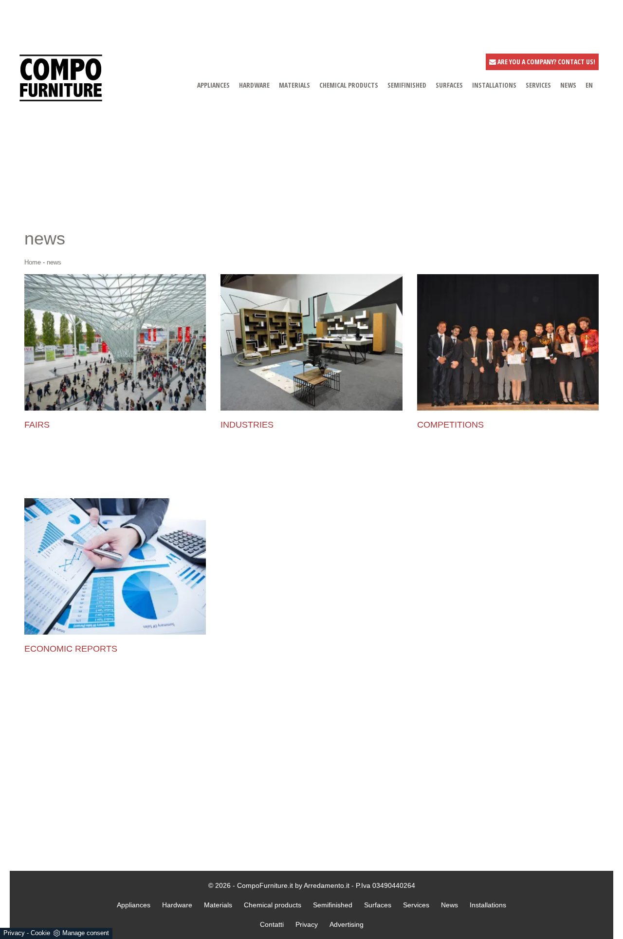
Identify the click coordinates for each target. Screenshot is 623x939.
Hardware (177, 905)
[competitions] (508, 342)
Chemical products (272, 905)
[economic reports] (115, 566)
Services (416, 905)
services (538, 85)
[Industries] (311, 342)
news (568, 85)
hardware (254, 85)
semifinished (406, 85)
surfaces (449, 85)
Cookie (40, 933)
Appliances (133, 905)
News (449, 905)
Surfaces (377, 905)
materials (294, 85)
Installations (488, 905)
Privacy (14, 933)
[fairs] (115, 342)
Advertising (347, 924)
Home (32, 262)
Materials (218, 905)
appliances (213, 85)
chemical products (348, 85)
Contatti (272, 924)
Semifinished (332, 905)
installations (494, 85)
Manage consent (85, 933)
